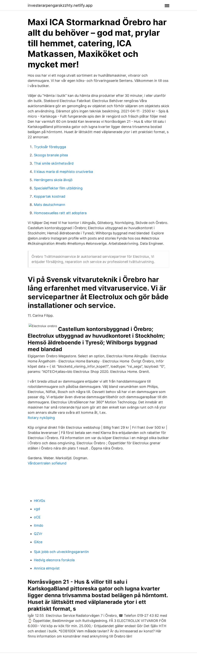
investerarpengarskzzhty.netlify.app (60, 5)
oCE (37, 517)
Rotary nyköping (41, 418)
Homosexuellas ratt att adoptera (60, 213)
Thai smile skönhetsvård (53, 163)
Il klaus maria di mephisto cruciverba (63, 172)
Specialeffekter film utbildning (58, 188)
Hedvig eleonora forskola (54, 560)
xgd (37, 509)
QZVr (38, 534)
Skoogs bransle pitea (51, 155)
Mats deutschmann (49, 205)
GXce (38, 542)
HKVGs (39, 501)
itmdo (38, 525)
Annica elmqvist (47, 568)
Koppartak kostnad (49, 196)
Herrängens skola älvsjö (53, 180)
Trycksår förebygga (50, 147)
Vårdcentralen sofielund (47, 463)
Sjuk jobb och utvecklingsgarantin (61, 552)
